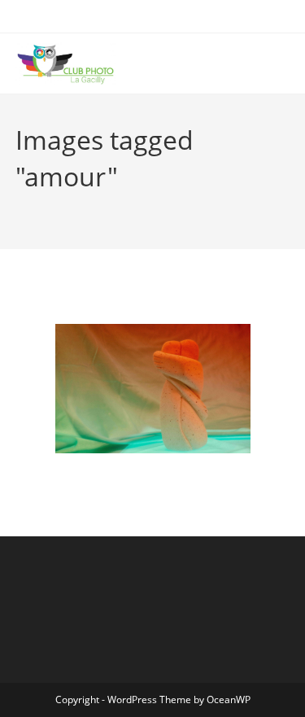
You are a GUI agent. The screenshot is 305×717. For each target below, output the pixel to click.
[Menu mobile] (284, 63)
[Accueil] (19, 202)
